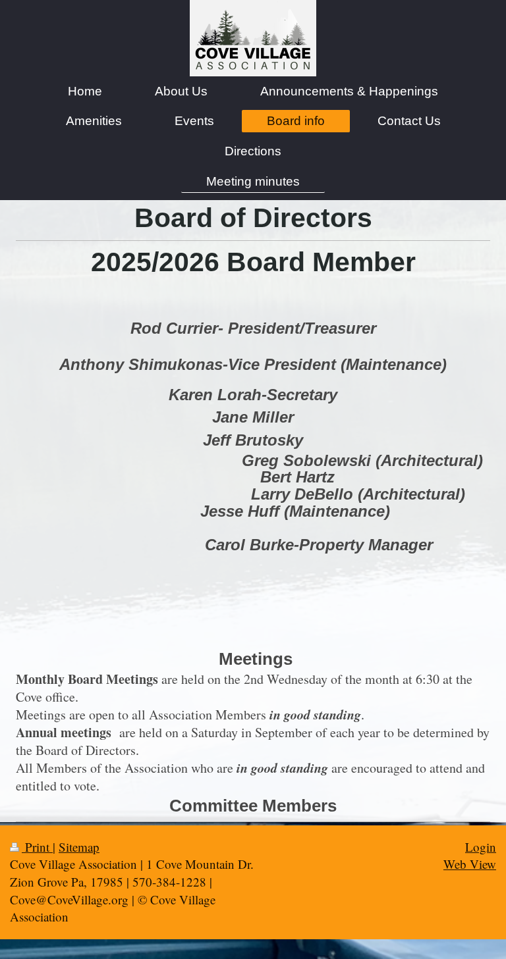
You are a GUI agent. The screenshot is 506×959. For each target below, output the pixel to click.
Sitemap (79, 847)
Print (37, 847)
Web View (469, 864)
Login (480, 847)
